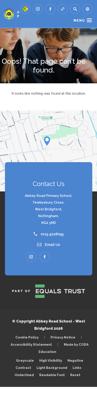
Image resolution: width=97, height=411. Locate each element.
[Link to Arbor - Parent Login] (25, 9)
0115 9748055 (52, 234)
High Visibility (50, 360)
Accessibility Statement (31, 344)
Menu (79, 20)
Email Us (52, 245)
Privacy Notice (63, 337)
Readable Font (52, 375)
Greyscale (25, 360)
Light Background (52, 368)
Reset (75, 375)
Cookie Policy (27, 337)
